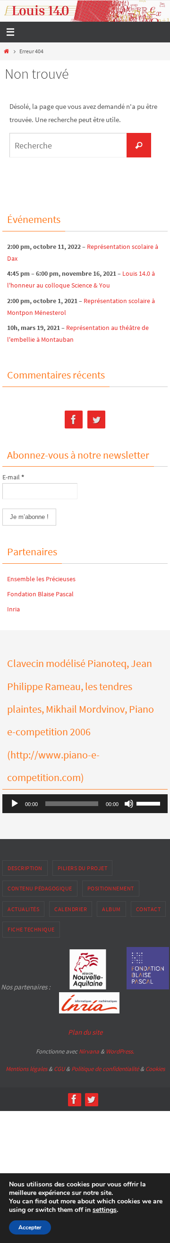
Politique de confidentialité (105, 1069)
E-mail (13, 477)
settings (105, 1210)
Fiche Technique (31, 929)
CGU (59, 1069)
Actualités (23, 909)
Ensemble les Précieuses (41, 579)
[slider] (149, 802)
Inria (13, 609)
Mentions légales (26, 1069)
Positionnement (110, 888)
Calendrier (70, 909)
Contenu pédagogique (40, 888)
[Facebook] (74, 420)
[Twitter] (96, 420)
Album (111, 909)
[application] (85, 803)
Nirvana (89, 1051)
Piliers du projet (83, 868)
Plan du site (85, 1032)
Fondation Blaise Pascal (40, 594)
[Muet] (129, 803)
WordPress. (120, 1051)
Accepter (30, 1227)
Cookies (155, 1069)
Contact (148, 909)
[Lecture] (14, 803)
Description (25, 868)
